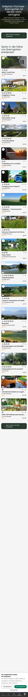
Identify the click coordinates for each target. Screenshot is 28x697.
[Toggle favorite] (3, 58)
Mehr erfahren (13, 683)
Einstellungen (14, 690)
